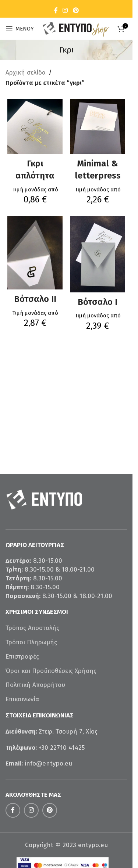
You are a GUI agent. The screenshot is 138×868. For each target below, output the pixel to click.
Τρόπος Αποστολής (32, 628)
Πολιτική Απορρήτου (35, 685)
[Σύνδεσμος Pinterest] (75, 10)
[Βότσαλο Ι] (97, 254)
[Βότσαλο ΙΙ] (35, 252)
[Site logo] (75, 28)
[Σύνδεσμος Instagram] (65, 10)
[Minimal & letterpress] (97, 126)
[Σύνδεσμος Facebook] (56, 10)
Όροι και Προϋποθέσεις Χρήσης (51, 671)
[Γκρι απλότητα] (35, 126)
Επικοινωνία (22, 699)
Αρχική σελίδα (26, 72)
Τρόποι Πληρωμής (31, 642)
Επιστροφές (22, 656)
